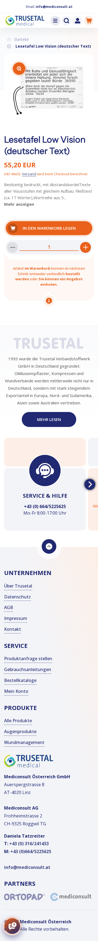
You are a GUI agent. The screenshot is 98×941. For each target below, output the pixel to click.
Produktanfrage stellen (28, 659)
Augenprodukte (20, 731)
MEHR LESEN (49, 419)
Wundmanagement (24, 742)
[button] (55, 21)
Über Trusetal (18, 586)
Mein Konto (16, 691)
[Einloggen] (77, 21)
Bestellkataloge (20, 680)
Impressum (15, 618)
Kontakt (12, 629)
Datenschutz (17, 597)
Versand (29, 173)
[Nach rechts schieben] (89, 484)
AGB (8, 607)
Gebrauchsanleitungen (27, 669)
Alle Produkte (18, 721)
